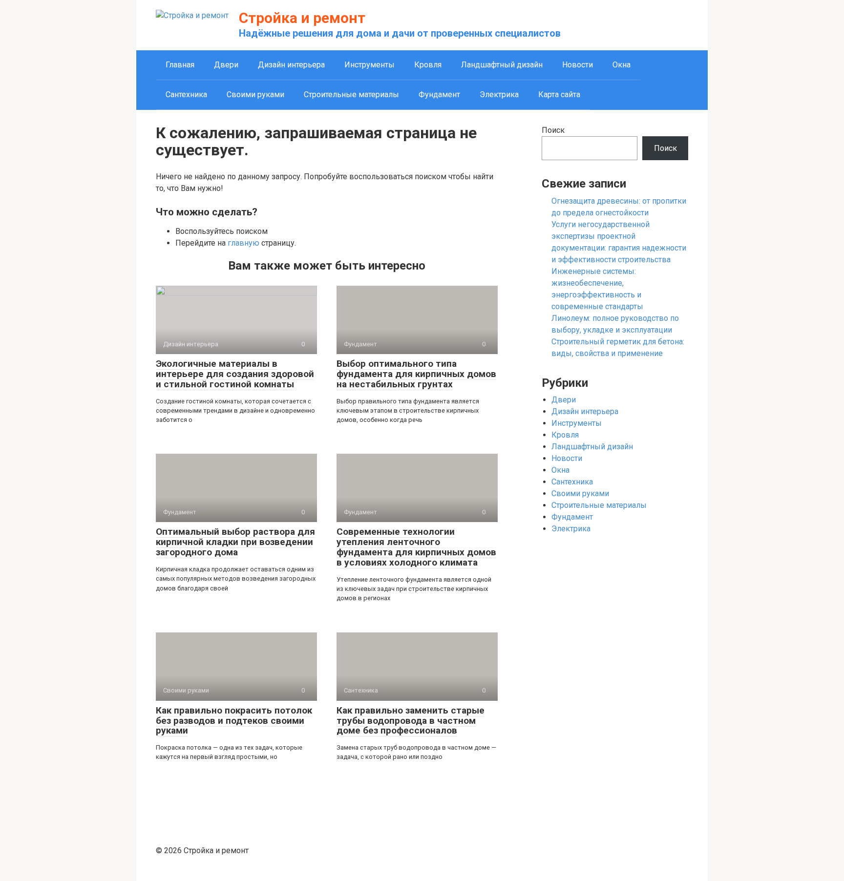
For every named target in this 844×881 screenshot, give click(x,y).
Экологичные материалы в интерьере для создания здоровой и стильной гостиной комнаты (235, 374)
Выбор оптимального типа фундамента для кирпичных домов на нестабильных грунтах (416, 374)
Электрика (499, 94)
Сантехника (186, 94)
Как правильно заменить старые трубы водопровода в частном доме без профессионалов (411, 720)
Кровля (428, 64)
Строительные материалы (351, 94)
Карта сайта (559, 94)
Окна (621, 64)
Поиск (553, 130)
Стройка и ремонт (302, 17)
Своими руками (255, 94)
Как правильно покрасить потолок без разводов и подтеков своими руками (234, 720)
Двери (226, 64)
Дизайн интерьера (291, 64)
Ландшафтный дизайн (502, 64)
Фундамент (439, 94)
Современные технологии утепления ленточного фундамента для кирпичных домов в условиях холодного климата (416, 547)
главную (243, 243)
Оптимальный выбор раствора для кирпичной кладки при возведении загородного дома (235, 542)
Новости (577, 64)
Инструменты (369, 64)
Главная (180, 64)
